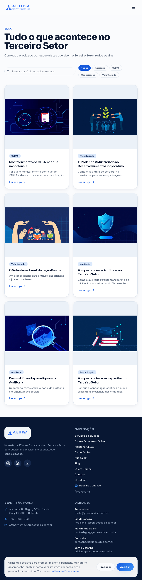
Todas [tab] (84, 67)
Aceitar (125, 567)
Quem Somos (83, 469)
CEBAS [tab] (115, 67)
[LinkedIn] (17, 463)
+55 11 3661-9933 (19, 519)
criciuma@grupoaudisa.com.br (93, 551)
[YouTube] (27, 463)
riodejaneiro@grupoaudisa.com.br (95, 522)
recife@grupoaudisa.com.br (92, 513)
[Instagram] (8, 463)
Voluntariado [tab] (109, 74)
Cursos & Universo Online (90, 441)
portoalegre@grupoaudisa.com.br (95, 532)
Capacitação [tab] (88, 74)
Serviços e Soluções (87, 435)
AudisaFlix (81, 457)
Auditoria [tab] (100, 67)
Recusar (105, 567)
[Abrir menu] (133, 7)
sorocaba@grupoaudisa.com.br (94, 541)
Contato (80, 474)
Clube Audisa (83, 452)
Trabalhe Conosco (90, 485)
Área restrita (82, 491)
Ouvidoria (80, 480)
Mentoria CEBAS (84, 446)
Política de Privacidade (65, 571)
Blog (77, 463)
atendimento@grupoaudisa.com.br (30, 524)
